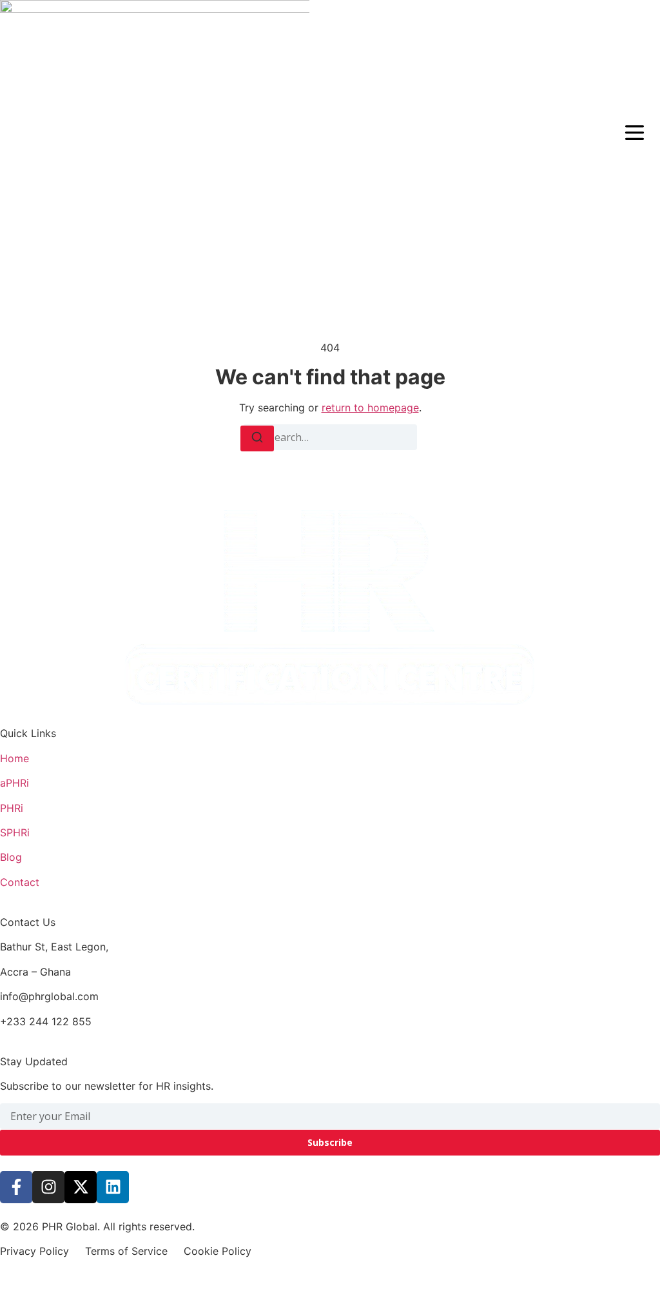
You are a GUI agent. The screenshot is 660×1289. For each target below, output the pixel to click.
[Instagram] (48, 1187)
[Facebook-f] (16, 1187)
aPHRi (14, 782)
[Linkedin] (113, 1187)
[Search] (257, 438)
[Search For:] (330, 437)
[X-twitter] (80, 1187)
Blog (11, 857)
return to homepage (370, 407)
